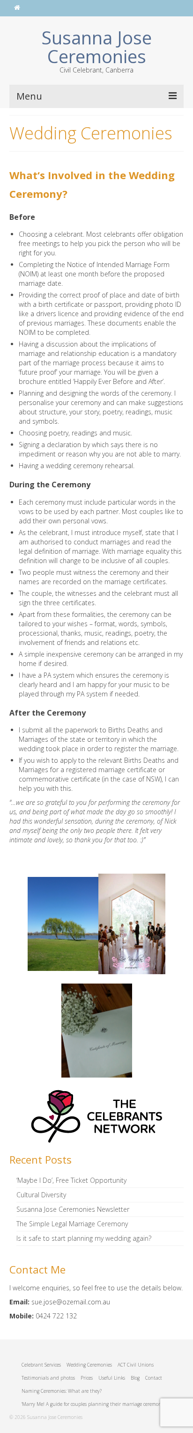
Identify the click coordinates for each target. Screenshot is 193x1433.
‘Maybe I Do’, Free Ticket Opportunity (71, 1180)
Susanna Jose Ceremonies (97, 46)
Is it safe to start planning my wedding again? (83, 1238)
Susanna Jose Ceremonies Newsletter (72, 1209)
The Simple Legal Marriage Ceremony (72, 1223)
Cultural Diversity (41, 1194)
